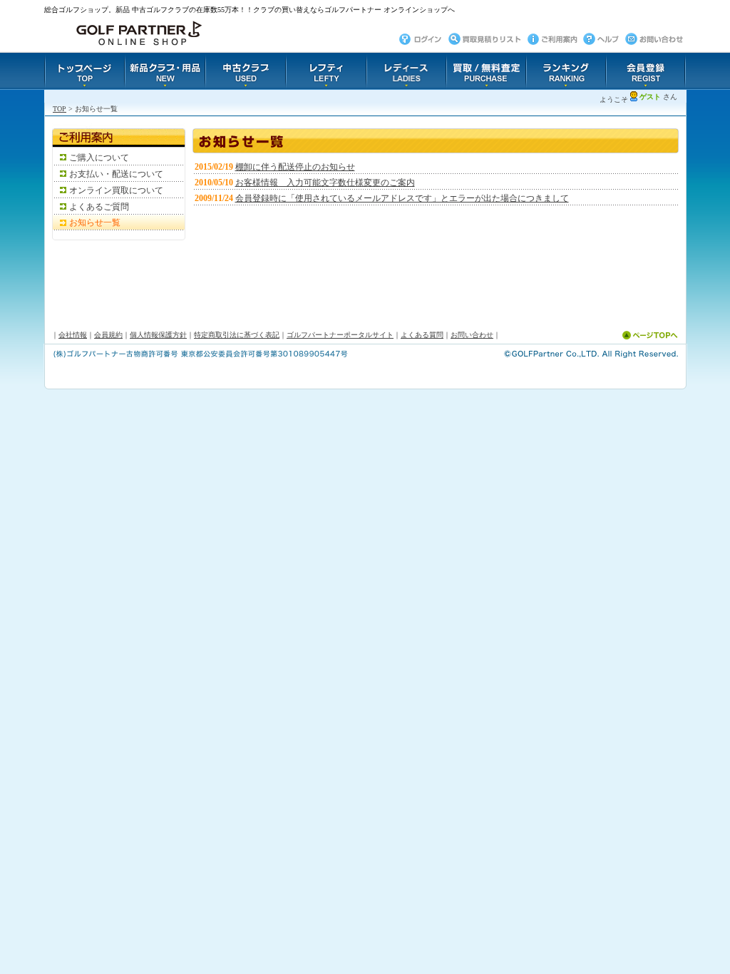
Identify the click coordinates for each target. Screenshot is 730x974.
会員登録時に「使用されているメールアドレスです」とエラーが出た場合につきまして (402, 198)
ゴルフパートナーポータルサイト (340, 335)
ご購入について (99, 158)
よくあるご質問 (99, 207)
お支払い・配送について (116, 174)
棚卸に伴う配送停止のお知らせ (295, 167)
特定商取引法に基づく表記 (236, 335)
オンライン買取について (116, 190)
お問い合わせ (472, 335)
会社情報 (72, 335)
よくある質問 (422, 335)
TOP (59, 109)
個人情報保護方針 (158, 335)
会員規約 (108, 335)
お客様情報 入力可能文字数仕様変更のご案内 (325, 183)
